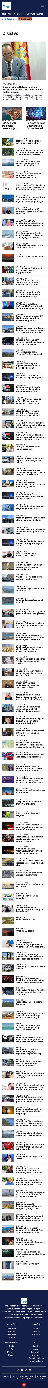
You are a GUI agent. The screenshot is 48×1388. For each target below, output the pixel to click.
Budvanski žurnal (35, 14)
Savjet (36, 1349)
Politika (12, 1337)
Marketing (11, 1352)
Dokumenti (36, 1355)
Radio (11, 1346)
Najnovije (6, 14)
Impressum (5, 1376)
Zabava (36, 1331)
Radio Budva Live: (9, 19)
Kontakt (11, 1355)
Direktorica (36, 1352)
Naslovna (11, 1328)
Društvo (11, 1331)
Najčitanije (19, 14)
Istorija (36, 1346)
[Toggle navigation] (42, 5)
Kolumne (36, 1334)
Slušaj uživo (26, 19)
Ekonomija (11, 1334)
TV (11, 1349)
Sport (36, 1328)
